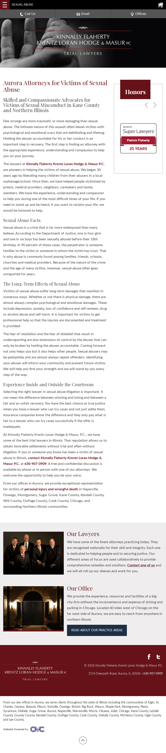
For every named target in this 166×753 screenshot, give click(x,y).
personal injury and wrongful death (51, 489)
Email (85, 14)
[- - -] (5, 4)
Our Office (80, 588)
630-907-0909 (35, 464)
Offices (140, 14)
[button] (144, 105)
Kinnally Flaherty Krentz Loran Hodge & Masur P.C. (65, 164)
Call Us (30, 14)
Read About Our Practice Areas (97, 630)
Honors (135, 92)
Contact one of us (141, 565)
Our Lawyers (83, 533)
